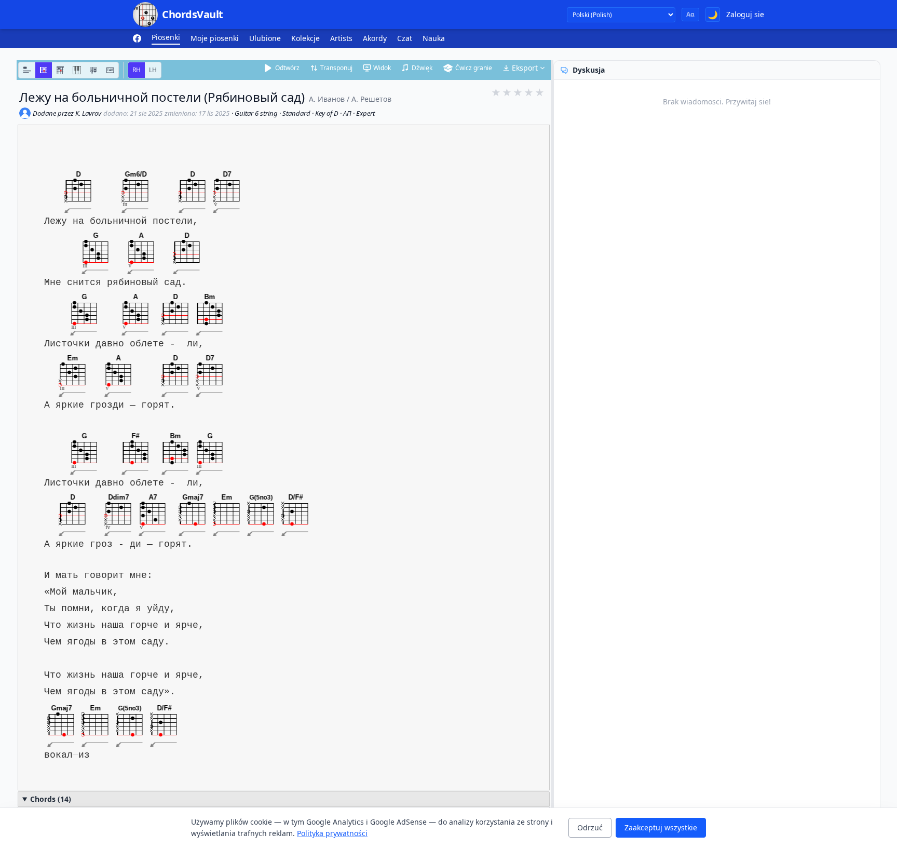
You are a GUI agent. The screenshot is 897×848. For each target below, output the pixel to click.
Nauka (434, 38)
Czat (404, 38)
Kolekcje (305, 38)
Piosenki (166, 37)
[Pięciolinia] (93, 70)
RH (136, 69)
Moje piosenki (215, 38)
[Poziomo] (43, 70)
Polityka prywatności (332, 833)
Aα (690, 14)
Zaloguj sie (745, 14)
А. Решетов (371, 99)
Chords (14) (50, 799)
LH (153, 69)
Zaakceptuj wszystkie (660, 827)
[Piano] (77, 70)
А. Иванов (327, 99)
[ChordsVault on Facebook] (137, 38)
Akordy (375, 38)
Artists (341, 38)
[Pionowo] (60, 70)
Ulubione (265, 38)
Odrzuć (590, 827)
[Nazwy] (27, 70)
